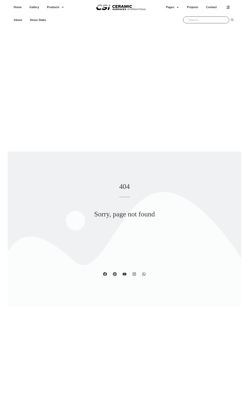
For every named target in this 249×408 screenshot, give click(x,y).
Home (18, 7)
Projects (192, 7)
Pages (170, 7)
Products (53, 7)
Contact (211, 7)
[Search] (232, 19)
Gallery (34, 7)
